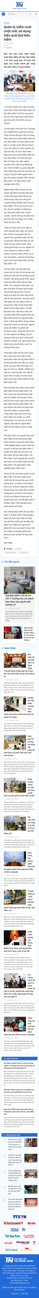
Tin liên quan (11, 561)
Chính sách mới (12, 1058)
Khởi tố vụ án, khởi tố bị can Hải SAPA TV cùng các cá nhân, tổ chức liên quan (15, 1144)
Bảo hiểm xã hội (11, 552)
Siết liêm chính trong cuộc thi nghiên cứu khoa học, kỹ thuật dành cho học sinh (19, 1091)
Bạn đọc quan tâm (13, 1135)
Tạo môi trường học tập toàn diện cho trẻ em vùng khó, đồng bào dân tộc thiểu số (15, 1204)
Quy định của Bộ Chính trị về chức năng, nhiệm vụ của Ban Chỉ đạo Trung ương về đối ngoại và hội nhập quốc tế (19, 1065)
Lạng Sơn (9, 47)
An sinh (6, 23)
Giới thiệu (24, 1293)
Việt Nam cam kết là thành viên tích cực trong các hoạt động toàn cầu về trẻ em (15, 1160)
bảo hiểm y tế (24, 552)
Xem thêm (10, 648)
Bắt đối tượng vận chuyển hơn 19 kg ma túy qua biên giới (14, 1190)
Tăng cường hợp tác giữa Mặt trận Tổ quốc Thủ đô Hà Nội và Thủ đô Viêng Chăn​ (15, 1175)
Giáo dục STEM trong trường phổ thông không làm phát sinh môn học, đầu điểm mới (19, 1111)
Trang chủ (14, 1293)
